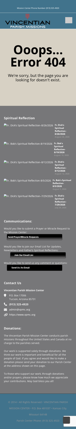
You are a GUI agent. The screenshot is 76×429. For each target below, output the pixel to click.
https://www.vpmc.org (22, 314)
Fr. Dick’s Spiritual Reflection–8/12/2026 (60, 166)
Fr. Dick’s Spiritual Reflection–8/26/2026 (60, 129)
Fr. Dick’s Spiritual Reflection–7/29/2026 (60, 200)
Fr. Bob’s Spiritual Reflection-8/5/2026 (62, 183)
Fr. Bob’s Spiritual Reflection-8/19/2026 (59, 148)
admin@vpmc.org (19, 309)
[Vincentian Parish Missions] (27, 20)
